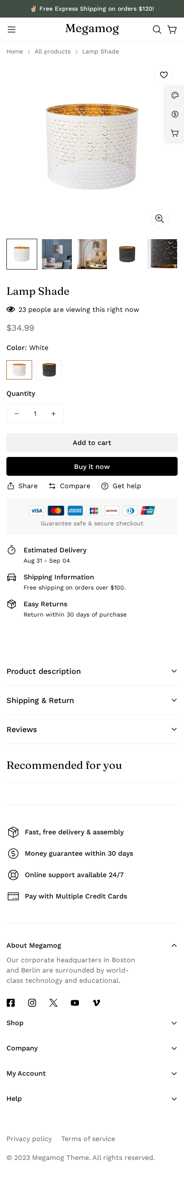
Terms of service (88, 1139)
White (19, 370)
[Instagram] (32, 1003)
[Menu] (11, 29)
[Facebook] (10, 1003)
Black (49, 370)
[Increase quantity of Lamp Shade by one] (53, 413)
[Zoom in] (159, 218)
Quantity (20, 393)
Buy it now (92, 467)
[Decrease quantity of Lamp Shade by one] (17, 413)
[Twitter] (53, 1003)
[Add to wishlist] (163, 74)
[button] (157, 29)
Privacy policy (29, 1139)
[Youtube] (75, 1003)
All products (53, 51)
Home (14, 51)
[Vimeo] (96, 1003)
